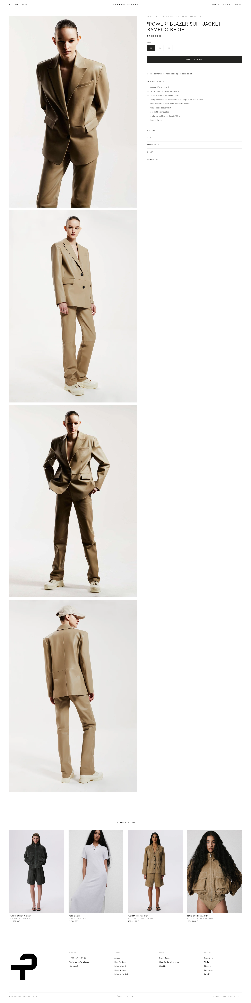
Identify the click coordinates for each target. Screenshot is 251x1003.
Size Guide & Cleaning (169, 962)
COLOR (150, 152)
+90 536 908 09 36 (77, 958)
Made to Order (194, 59)
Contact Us (153, 159)
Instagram (208, 958)
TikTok (207, 962)
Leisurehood (120, 966)
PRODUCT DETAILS (155, 82)
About (117, 958)
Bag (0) (238, 5)
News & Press (120, 970)
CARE (149, 138)
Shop (24, 5)
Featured (13, 5)
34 (151, 48)
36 (160, 48)
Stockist (162, 966)
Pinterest (208, 966)
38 (169, 48)
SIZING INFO (153, 145)
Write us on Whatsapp (79, 962)
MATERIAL (151, 131)
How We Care (120, 962)
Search (215, 5)
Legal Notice (165, 958)
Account (227, 5)
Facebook (208, 970)
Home (149, 16)
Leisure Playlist (121, 974)
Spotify (207, 974)
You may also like (125, 822)
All (157, 16)
